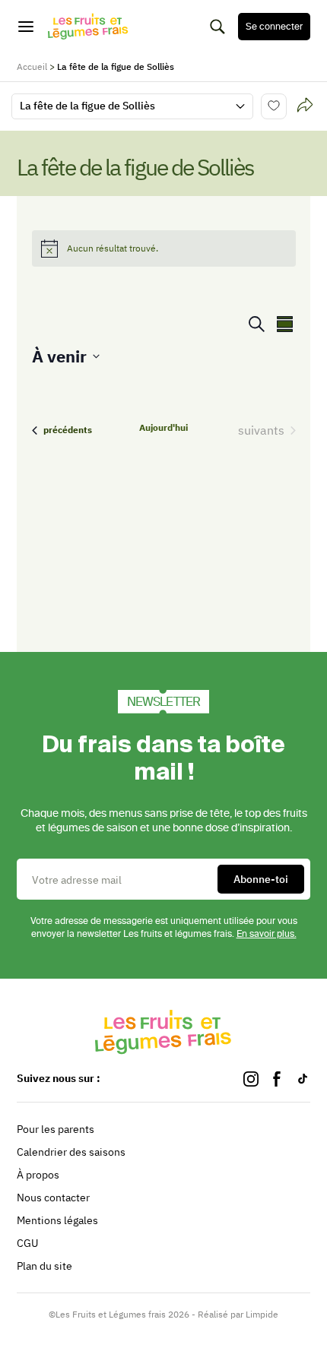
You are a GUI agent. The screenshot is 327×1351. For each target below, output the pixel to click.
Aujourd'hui (163, 427)
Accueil (32, 66)
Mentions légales (57, 1220)
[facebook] (276, 1079)
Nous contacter (53, 1197)
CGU (27, 1243)
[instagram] (251, 1079)
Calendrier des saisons (71, 1152)
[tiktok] (302, 1079)
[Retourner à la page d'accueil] (88, 26)
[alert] (164, 248)
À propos (38, 1175)
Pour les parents (55, 1129)
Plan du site (44, 1266)
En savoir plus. (267, 934)
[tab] (305, 106)
